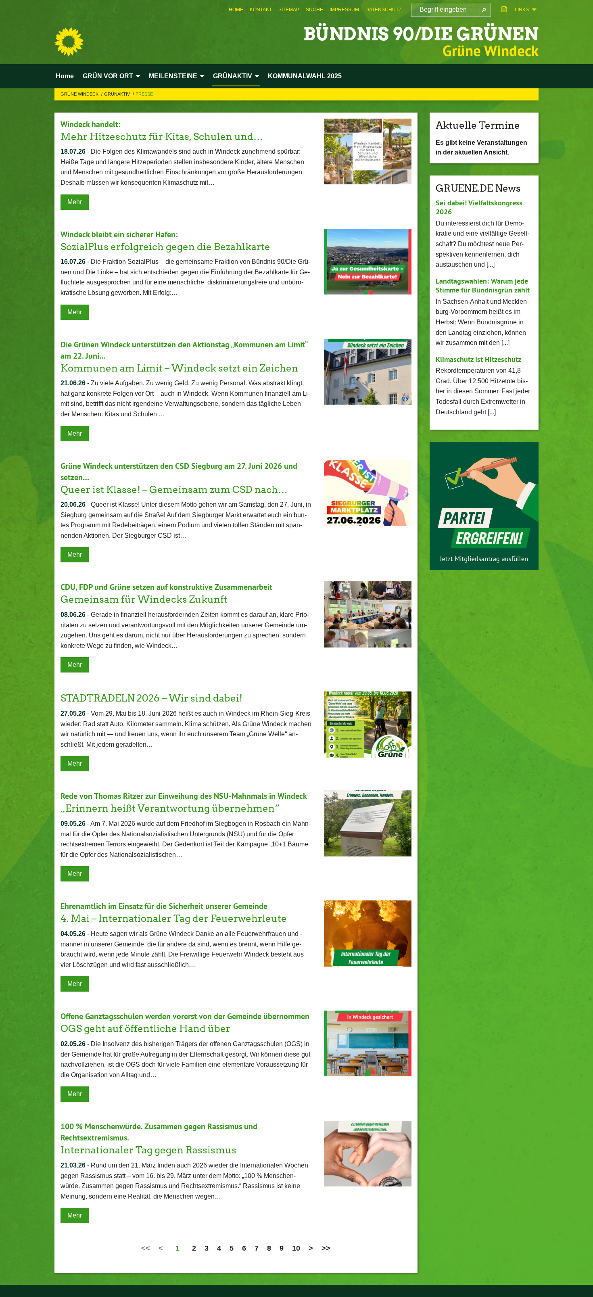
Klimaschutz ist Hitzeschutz (478, 359)
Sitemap (288, 10)
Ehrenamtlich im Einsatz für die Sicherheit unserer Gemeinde (164, 906)
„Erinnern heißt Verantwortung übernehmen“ (170, 808)
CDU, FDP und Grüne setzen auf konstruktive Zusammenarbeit (166, 587)
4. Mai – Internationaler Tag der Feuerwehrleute (174, 918)
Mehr (74, 201)
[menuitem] (236, 9)
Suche (314, 10)
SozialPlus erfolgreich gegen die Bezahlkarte (165, 247)
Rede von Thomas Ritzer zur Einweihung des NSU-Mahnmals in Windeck (184, 796)
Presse (144, 94)
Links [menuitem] (522, 10)
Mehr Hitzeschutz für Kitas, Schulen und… (162, 136)
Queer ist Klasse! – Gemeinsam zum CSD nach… (174, 489)
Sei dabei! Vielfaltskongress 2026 (479, 207)
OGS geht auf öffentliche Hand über (145, 1028)
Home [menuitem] (65, 76)
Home (236, 10)
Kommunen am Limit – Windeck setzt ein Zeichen (179, 368)
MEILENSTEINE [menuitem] (173, 76)
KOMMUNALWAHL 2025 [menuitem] (305, 76)
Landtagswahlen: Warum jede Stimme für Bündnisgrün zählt (483, 285)
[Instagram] (504, 9)
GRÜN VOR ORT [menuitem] (108, 76)
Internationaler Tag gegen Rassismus (148, 1150)
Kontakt (261, 10)
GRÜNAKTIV (117, 94)
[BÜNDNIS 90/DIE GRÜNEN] (69, 41)
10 (296, 1248)
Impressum (344, 10)
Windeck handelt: (90, 124)
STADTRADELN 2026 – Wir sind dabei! (151, 698)
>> (326, 1248)
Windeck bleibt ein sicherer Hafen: (119, 234)
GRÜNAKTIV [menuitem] (232, 76)
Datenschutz (383, 10)
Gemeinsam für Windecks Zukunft (144, 599)
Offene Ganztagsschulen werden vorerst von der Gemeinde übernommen (185, 1016)
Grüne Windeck (80, 94)
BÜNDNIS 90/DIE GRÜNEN (421, 34)
